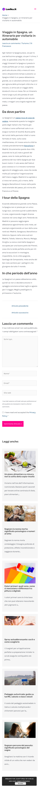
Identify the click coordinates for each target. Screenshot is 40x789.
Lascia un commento (11, 43)
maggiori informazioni (23, 781)
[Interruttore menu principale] (35, 8)
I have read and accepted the (19, 414)
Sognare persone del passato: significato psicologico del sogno (18, 747)
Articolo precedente (20, 306)
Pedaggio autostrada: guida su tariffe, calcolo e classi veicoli (19, 695)
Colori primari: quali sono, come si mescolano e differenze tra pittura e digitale (19, 588)
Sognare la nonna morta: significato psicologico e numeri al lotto (19, 531)
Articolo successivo (20, 312)
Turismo (25, 43)
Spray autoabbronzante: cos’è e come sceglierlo (19, 640)
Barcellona (28, 146)
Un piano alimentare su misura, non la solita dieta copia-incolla (19, 475)
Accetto (20, 783)
